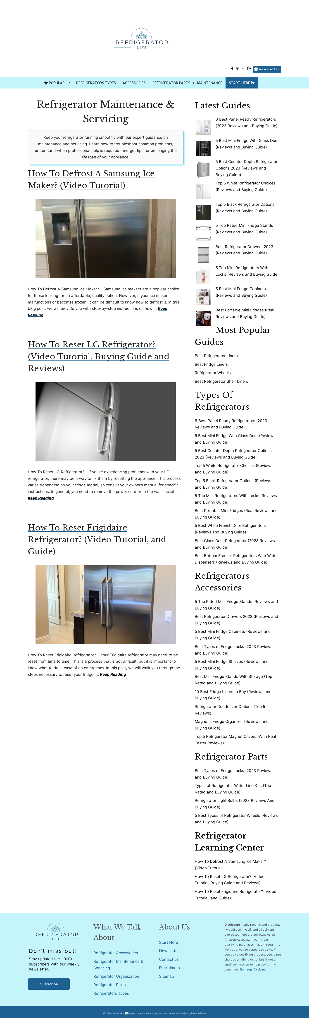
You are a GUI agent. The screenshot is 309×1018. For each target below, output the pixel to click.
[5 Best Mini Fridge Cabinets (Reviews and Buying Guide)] (203, 295)
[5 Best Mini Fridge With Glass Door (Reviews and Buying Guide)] (203, 147)
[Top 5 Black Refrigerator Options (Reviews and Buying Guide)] (203, 210)
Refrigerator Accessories (115, 953)
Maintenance (209, 83)
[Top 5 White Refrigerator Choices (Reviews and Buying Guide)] (203, 189)
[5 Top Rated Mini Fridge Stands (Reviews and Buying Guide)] (203, 231)
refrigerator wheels (213, 372)
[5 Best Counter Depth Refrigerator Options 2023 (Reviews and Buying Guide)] (203, 168)
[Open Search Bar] (263, 82)
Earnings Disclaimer (254, 969)
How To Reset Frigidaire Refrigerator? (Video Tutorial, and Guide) (97, 539)
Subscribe (49, 984)
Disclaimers (169, 967)
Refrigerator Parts (171, 83)
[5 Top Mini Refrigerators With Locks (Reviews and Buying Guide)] (203, 274)
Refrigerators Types (96, 83)
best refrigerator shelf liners (221, 381)
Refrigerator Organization (116, 976)
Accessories (134, 83)
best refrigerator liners (216, 356)
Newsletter (169, 951)
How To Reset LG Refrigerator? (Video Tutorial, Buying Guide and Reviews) (98, 356)
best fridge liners (211, 364)
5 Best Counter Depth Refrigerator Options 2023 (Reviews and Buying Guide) (246, 168)
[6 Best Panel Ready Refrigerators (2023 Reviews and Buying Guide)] (203, 125)
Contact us (169, 959)
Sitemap (166, 976)
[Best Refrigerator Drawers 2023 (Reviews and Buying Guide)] (203, 253)
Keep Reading (41, 498)
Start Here (168, 942)
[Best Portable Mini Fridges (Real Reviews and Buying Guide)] (203, 316)
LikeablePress (198, 1013)
